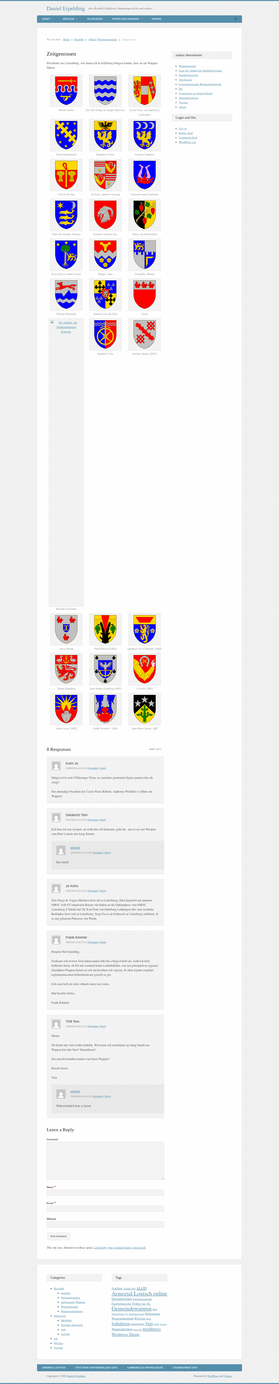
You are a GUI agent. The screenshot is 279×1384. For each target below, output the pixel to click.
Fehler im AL (141, 1303)
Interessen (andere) (125, 19)
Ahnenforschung (189, 98)
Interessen (60, 1316)
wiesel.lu (137, 1329)
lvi (126, 1314)
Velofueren (95, 19)
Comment (52, 1139)
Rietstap (140, 1318)
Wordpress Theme (126, 1334)
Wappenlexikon (122, 1329)
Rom (149, 1318)
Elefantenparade (142, 1299)
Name (51, 1187)
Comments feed (188, 137)
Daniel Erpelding (65, 8)
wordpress (152, 1329)
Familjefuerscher (188, 75)
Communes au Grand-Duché (196, 93)
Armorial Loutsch (54, 1367)
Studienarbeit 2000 (185, 1367)
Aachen (117, 1288)
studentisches (137, 1324)
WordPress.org (187, 142)
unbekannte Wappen (73, 1302)
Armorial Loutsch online (139, 1293)
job (56, 1338)
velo (63, 1329)
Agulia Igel (129, 1288)
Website (51, 1219)
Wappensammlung (72, 1311)
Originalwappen (70, 1297)
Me (181, 89)
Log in (183, 128)
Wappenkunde (187, 66)
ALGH (141, 1288)
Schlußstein (121, 1323)
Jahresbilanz (118, 1314)
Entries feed (186, 133)
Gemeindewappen (132, 1308)
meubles (66, 1293)
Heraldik (69, 19)
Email (51, 1203)
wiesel (75, 848)
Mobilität (66, 1320)
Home (66, 39)
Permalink (93, 768)
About (46, 19)
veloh (156, 1324)
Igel (154, 1309)
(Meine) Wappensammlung (102, 39)
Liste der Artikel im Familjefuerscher (200, 70)
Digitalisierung (122, 1299)
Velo (149, 1323)
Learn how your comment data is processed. (120, 1247)
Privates (58, 1343)
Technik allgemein (72, 1325)
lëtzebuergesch (136, 1314)
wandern (163, 1324)
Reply (103, 768)
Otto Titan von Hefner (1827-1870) (96, 1367)
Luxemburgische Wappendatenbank (200, 84)
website (65, 1334)
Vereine (156, 19)
